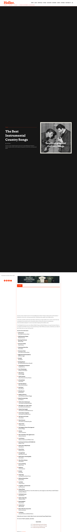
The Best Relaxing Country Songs (39, 524)
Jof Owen (9, 143)
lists (35, 2)
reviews (54, 2)
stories (63, 2)
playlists (49, 2)
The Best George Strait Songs (38, 527)
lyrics (58, 2)
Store (44, 2)
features (68, 2)
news (32, 2)
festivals (40, 2)
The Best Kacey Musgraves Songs (39, 526)
